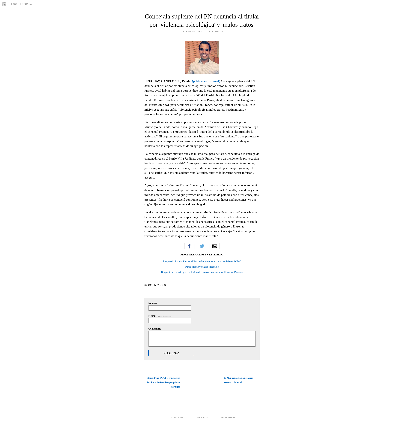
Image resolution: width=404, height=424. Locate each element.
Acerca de (177, 417)
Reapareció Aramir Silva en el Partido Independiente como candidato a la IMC (202, 261)
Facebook (189, 246)
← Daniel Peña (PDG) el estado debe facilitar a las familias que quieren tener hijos (162, 382)
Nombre (152, 303)
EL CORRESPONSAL (21, 4)
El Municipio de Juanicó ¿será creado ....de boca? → (238, 380)
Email (215, 246)
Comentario (154, 328)
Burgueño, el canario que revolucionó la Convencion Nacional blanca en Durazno (202, 272)
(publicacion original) (206, 81)
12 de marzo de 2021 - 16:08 (197, 31)
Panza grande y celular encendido (202, 266)
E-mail (160, 316)
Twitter (202, 246)
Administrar (227, 417)
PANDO (219, 31)
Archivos (202, 417)
